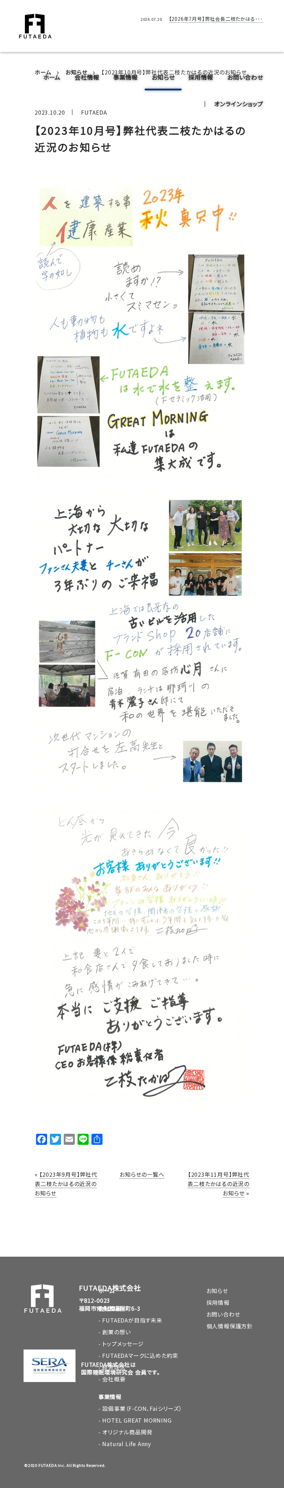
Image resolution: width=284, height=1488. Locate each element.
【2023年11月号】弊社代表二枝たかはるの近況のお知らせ (218, 1183)
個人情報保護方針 (229, 1326)
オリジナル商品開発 (127, 1432)
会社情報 (86, 77)
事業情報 (125, 77)
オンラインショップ (238, 103)
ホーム (52, 77)
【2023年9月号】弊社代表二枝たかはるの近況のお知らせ (66, 1183)
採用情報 (200, 77)
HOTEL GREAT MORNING (136, 1420)
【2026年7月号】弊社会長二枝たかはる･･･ (216, 18)
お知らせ (163, 77)
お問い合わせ (245, 77)
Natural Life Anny (126, 1444)
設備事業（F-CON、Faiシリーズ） (142, 1408)
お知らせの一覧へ (141, 1174)
